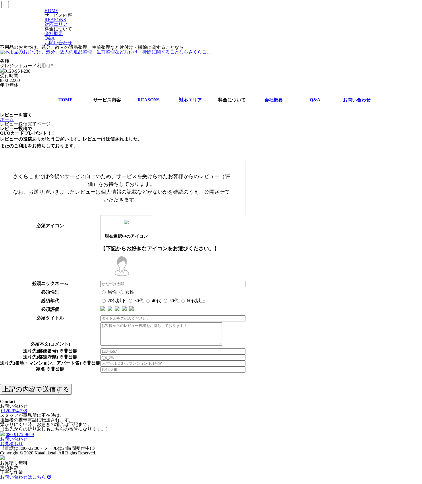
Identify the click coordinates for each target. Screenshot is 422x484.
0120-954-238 (14, 410)
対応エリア (55, 24)
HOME (51, 10)
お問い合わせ (58, 42)
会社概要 (53, 33)
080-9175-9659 (20, 434)
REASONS (55, 19)
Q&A (49, 38)
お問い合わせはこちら (23, 477)
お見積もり (11, 443)
